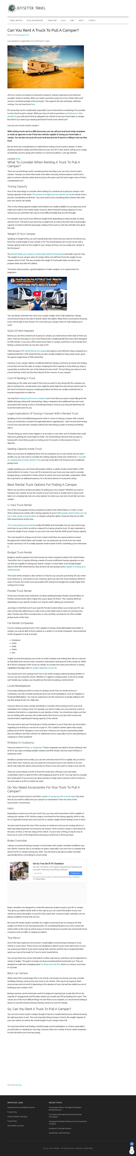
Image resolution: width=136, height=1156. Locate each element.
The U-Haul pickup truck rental (20, 525)
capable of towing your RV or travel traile (58, 796)
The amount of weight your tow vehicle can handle (53, 194)
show (18, 159)
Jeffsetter (56, 1148)
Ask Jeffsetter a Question (15, 1126)
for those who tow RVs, (50, 964)
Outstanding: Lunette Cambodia (59, 1133)
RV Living (18, 1085)
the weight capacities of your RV (43, 668)
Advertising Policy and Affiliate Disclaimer (21, 1107)
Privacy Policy (12, 1112)
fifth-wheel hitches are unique (33, 351)
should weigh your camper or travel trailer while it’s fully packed (37, 254)
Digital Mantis (88, 1148)
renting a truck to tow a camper (32, 398)
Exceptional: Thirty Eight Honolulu (60, 1128)
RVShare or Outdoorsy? (33, 747)
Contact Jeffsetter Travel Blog (17, 1116)
